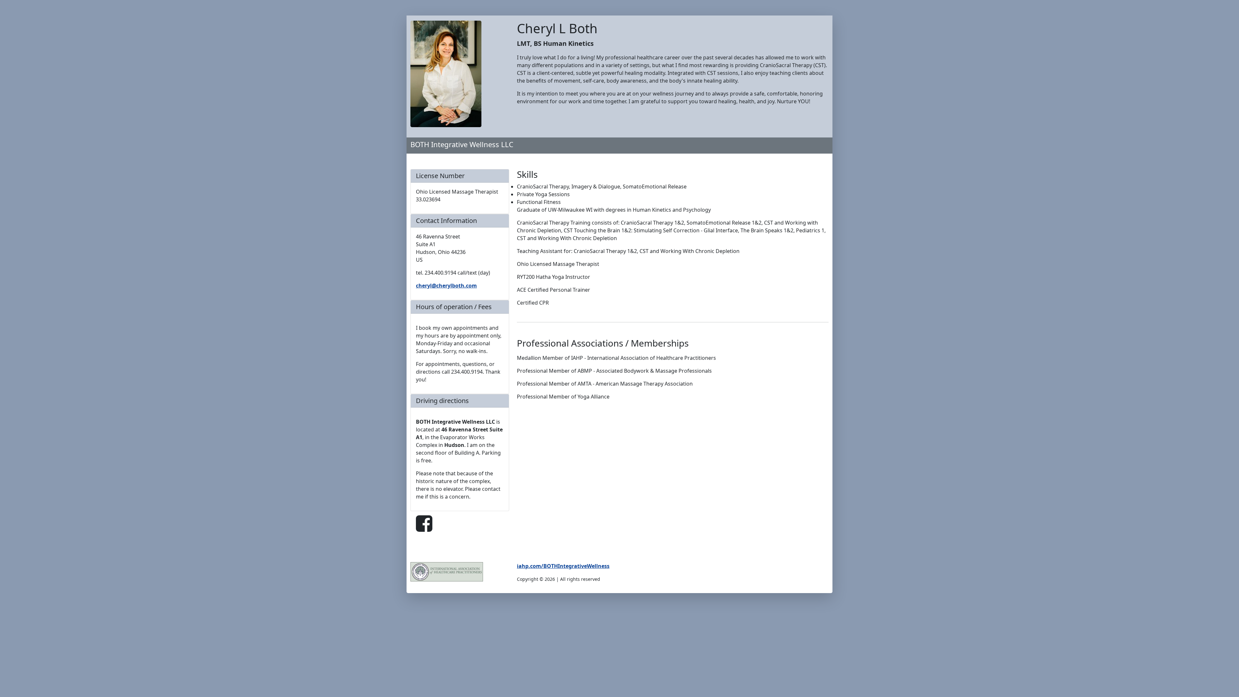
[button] (424, 523)
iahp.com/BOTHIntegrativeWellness (563, 566)
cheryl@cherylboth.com (446, 285)
